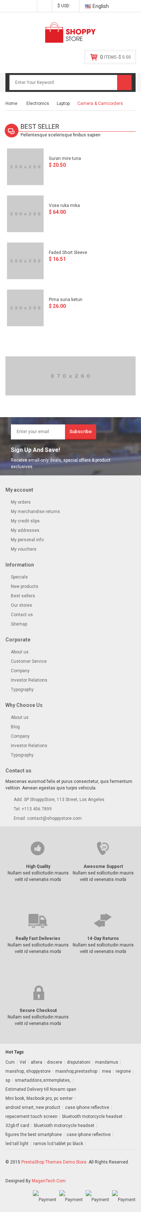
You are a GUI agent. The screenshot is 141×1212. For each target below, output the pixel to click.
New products (24, 586)
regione (123, 1071)
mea (106, 1071)
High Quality (38, 866)
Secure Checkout (38, 1010)
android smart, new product (32, 1107)
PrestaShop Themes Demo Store (53, 1162)
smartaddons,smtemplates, (43, 1080)
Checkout (44, 6)
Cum (10, 1062)
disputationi (78, 1062)
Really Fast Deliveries (38, 938)
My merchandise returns (35, 511)
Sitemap (18, 624)
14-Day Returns (103, 938)
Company (20, 670)
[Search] (124, 82)
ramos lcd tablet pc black (58, 1143)
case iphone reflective (87, 1107)
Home (11, 103)
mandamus (106, 1062)
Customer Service (29, 661)
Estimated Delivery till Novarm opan (40, 1089)
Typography (22, 689)
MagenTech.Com (49, 1180)
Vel (23, 1062)
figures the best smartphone (33, 1134)
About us (20, 651)
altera (36, 1062)
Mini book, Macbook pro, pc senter (39, 1098)
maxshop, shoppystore (28, 1071)
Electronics (37, 103)
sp (7, 1080)
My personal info (27, 539)
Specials (19, 577)
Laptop (63, 103)
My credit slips (25, 521)
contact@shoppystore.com (54, 818)
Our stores (21, 605)
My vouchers (23, 549)
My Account (30, 6)
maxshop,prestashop (76, 1071)
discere (54, 1062)
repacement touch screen (31, 1116)
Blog (15, 726)
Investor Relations (29, 680)
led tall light (17, 1143)
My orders (20, 502)
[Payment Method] (44, 1199)
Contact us (21, 614)
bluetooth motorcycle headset (92, 1116)
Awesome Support (103, 866)
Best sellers (22, 595)
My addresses (24, 530)
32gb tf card (17, 1125)
